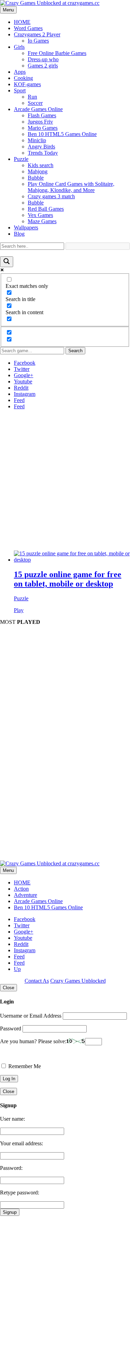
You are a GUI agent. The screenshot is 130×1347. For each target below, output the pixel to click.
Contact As (37, 981)
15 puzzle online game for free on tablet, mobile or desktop (67, 579)
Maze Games (42, 221)
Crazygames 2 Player (37, 34)
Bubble (36, 178)
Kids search (40, 165)
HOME (22, 22)
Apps (20, 72)
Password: (11, 1168)
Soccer (35, 103)
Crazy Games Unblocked (78, 981)
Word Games (28, 28)
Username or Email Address (30, 1016)
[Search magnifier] (6, 261)
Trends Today (43, 153)
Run (32, 97)
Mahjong (37, 171)
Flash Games (42, 115)
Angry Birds (41, 146)
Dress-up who (43, 59)
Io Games (38, 41)
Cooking (23, 78)
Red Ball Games (46, 209)
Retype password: (19, 1192)
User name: (12, 1119)
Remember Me (24, 1066)
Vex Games (40, 215)
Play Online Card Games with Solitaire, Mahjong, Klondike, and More (71, 187)
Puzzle (21, 159)
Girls (19, 47)
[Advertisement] (65, 480)
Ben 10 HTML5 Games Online (62, 134)
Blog (19, 234)
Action (21, 889)
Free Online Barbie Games (57, 53)
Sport (20, 90)
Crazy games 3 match (51, 196)
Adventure (25, 895)
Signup (10, 1212)
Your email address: (21, 1143)
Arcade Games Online (38, 109)
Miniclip (37, 140)
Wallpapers (26, 227)
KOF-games (27, 84)
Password (10, 1028)
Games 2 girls (43, 66)
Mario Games (43, 128)
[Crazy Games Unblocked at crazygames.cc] (49, 3)
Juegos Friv (40, 122)
